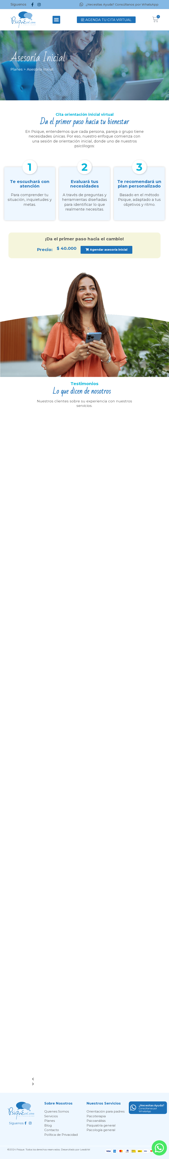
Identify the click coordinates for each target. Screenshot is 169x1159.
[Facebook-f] (32, 4)
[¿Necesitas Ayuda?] (133, 1107)
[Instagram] (39, 4)
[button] (56, 20)
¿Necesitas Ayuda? (151, 1105)
